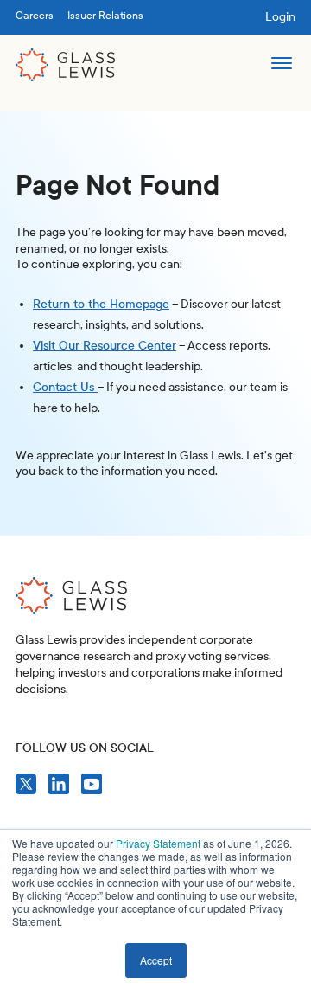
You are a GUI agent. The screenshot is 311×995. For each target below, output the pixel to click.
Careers (35, 16)
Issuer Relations (105, 16)
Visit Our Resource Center (104, 345)
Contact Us (65, 387)
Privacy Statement (158, 843)
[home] (66, 64)
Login (280, 17)
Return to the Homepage (101, 304)
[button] (281, 65)
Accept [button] (156, 960)
